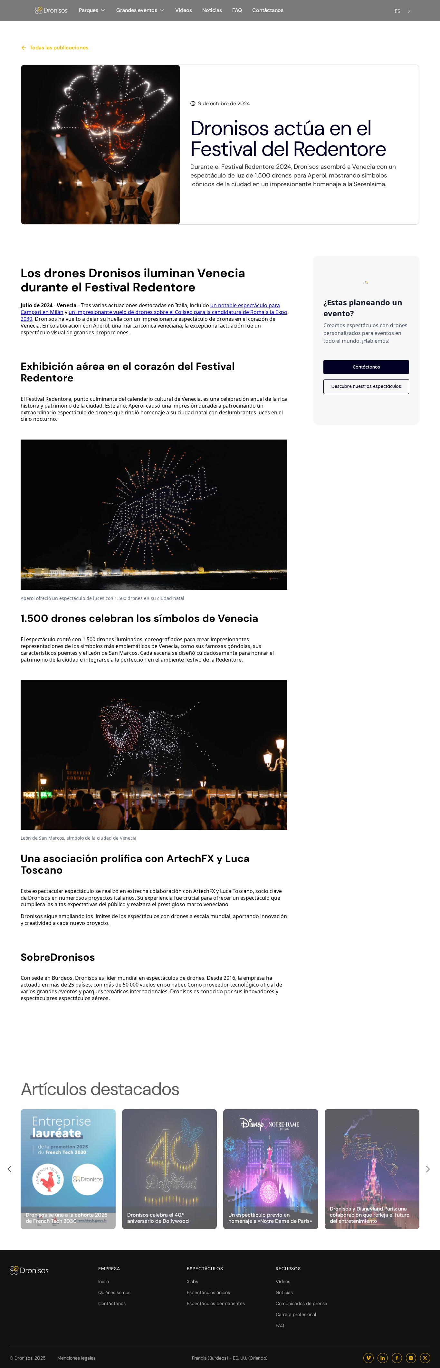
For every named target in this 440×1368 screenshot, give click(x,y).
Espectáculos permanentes (216, 1303)
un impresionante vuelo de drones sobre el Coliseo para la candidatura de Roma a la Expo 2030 (154, 315)
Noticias (212, 10)
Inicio (103, 1281)
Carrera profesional (296, 1314)
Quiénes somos (114, 1292)
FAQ (237, 10)
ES (397, 11)
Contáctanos (267, 10)
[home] (51, 10)
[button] (92, 10)
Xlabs (192, 1281)
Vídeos (183, 10)
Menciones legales (76, 1358)
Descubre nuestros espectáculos (366, 386)
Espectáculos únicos (208, 1292)
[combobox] (403, 7)
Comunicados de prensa (301, 1303)
